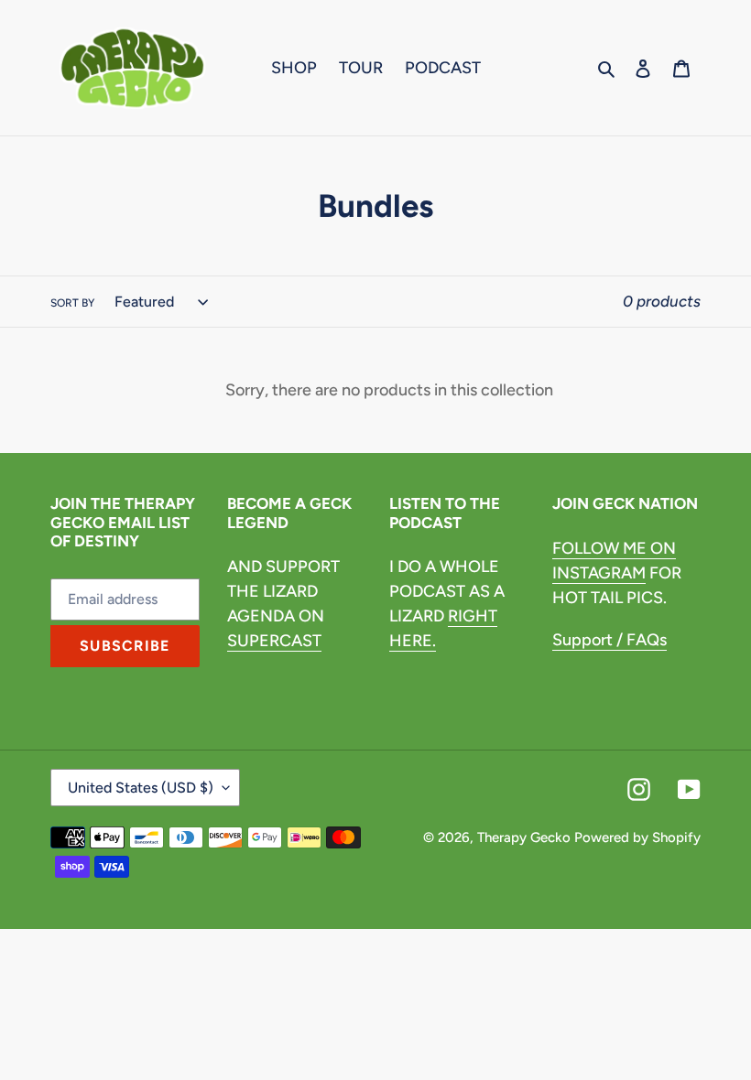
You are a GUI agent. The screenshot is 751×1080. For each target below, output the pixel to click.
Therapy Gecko (524, 837)
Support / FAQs (609, 640)
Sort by (72, 303)
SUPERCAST (274, 641)
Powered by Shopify (637, 837)
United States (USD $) (140, 787)
